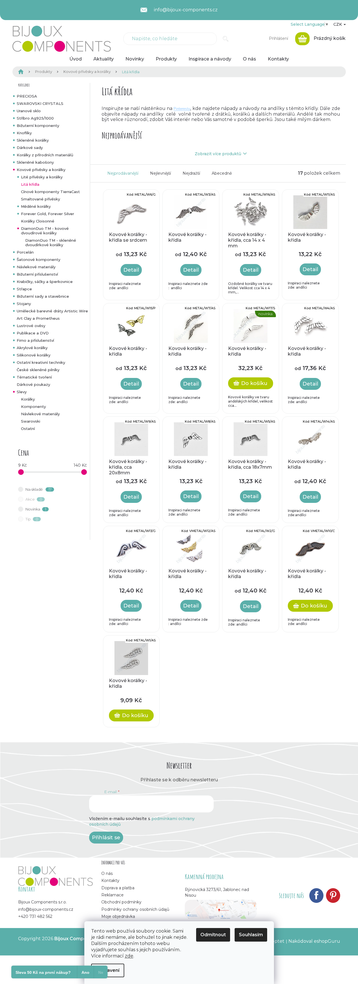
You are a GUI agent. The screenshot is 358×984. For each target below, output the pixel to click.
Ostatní (28, 428)
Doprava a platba (117, 887)
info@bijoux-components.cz (45, 909)
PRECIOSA (27, 96)
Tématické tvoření (34, 377)
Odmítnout (213, 934)
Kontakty (110, 880)
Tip (31, 519)
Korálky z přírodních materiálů (45, 155)
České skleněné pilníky (38, 369)
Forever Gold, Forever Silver (47, 213)
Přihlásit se (106, 837)
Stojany (24, 303)
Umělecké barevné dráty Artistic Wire (52, 311)
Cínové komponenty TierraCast (50, 191)
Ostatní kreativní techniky (41, 362)
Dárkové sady (30, 147)
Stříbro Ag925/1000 (35, 118)
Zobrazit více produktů (218, 153)
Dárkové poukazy (33, 384)
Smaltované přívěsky (40, 199)
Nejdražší (191, 173)
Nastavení (107, 970)
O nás (107, 873)
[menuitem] (75, 59)
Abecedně (222, 173)
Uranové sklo (29, 111)
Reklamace (112, 895)
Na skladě (38, 489)
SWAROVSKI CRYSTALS (40, 103)
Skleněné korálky (33, 140)
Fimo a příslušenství (35, 340)
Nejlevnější (160, 173)
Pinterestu (181, 109)
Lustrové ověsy (31, 325)
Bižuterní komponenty (38, 125)
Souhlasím (251, 934)
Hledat (226, 39)
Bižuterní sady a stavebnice (43, 296)
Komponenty (33, 406)
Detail (131, 270)
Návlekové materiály (36, 267)
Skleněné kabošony (35, 162)
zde (129, 956)
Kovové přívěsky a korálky (41, 169)
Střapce (24, 289)
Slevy (22, 392)
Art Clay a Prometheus (38, 318)
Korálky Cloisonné (37, 221)
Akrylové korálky (32, 347)
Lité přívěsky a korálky (42, 177)
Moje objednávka (118, 916)
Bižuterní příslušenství (37, 274)
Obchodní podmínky (121, 902)
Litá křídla (30, 184)
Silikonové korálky (33, 355)
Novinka (35, 509)
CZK (338, 24)
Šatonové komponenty (38, 259)
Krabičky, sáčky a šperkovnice (45, 281)
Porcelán (25, 252)
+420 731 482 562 (35, 916)
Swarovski (30, 421)
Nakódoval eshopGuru (314, 941)
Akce (33, 499)
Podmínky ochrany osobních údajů (135, 909)
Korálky (28, 399)
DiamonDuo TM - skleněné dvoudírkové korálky (50, 242)
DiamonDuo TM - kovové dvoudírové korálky (45, 230)
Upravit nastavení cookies (47, 944)
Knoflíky (24, 133)
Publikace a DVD (33, 333)
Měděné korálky (36, 206)
